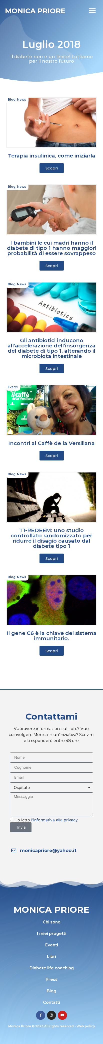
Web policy (85, 1026)
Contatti (51, 1002)
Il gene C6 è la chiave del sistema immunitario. (51, 635)
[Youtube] (62, 1015)
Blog (12, 99)
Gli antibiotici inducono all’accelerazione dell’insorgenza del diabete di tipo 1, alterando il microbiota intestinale (52, 348)
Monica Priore (35, 10)
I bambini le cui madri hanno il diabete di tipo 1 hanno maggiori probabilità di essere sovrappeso (51, 248)
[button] (92, 10)
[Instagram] (51, 1015)
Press (52, 979)
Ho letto (46, 819)
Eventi (13, 387)
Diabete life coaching (52, 968)
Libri (51, 956)
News (21, 99)
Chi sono (51, 922)
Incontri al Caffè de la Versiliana (51, 443)
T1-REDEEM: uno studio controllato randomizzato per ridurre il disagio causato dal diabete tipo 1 (51, 538)
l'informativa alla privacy (54, 819)
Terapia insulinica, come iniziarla (51, 155)
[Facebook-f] (40, 1015)
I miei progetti (51, 933)
